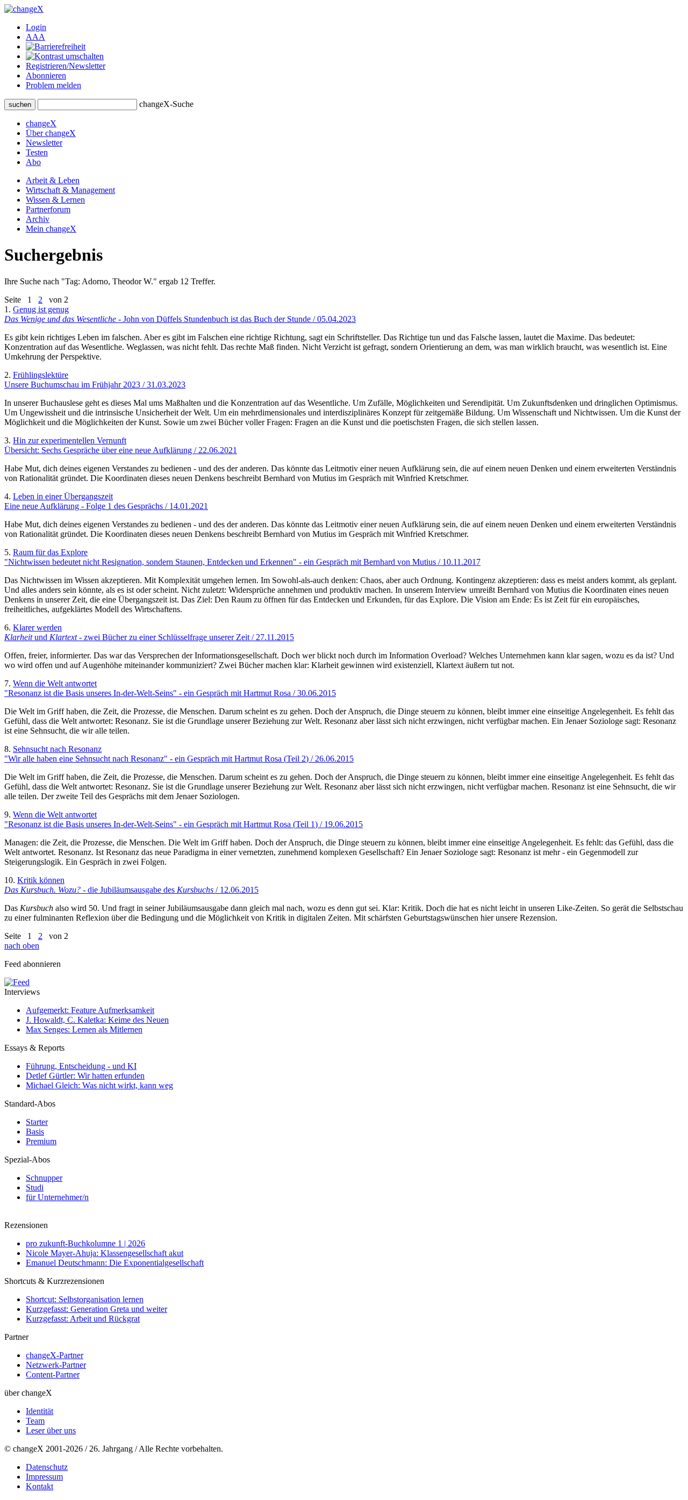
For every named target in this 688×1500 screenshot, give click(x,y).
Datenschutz (47, 1467)
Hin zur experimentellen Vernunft (120, 445)
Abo (33, 162)
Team (35, 1420)
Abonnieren (46, 75)
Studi (35, 1187)
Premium (41, 1141)
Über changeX (51, 133)
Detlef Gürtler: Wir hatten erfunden (85, 1075)
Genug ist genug (180, 314)
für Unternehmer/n (57, 1197)
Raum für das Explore (242, 557)
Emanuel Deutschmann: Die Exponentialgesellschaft (115, 1262)
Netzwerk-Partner (56, 1364)
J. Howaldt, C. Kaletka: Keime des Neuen (97, 1019)
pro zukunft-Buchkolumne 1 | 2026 (85, 1243)
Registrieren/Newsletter (65, 65)
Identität (39, 1411)
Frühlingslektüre (94, 379)
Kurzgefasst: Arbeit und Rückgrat (83, 1318)
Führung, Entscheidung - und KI (81, 1066)
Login (36, 27)
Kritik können (131, 884)
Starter (37, 1121)
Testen (37, 152)
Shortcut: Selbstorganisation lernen (85, 1299)
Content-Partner (53, 1374)
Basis (35, 1131)
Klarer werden (149, 632)
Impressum (44, 1476)
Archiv (37, 219)
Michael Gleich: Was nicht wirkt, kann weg (99, 1085)
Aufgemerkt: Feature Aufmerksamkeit (90, 1010)
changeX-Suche (166, 104)
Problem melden (53, 85)
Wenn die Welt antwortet (170, 688)
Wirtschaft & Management (70, 190)
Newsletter (44, 142)
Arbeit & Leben (53, 180)
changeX (41, 123)
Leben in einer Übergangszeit (106, 501)
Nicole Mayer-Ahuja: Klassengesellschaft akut (104, 1253)
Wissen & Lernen (55, 199)
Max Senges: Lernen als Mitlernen (84, 1029)
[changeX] (24, 8)
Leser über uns (51, 1430)
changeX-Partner (54, 1355)
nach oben (21, 945)
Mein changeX (51, 228)
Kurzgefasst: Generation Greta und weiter (96, 1309)
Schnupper (44, 1177)
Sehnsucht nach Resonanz (179, 753)
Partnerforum (48, 209)
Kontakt (39, 1486)
